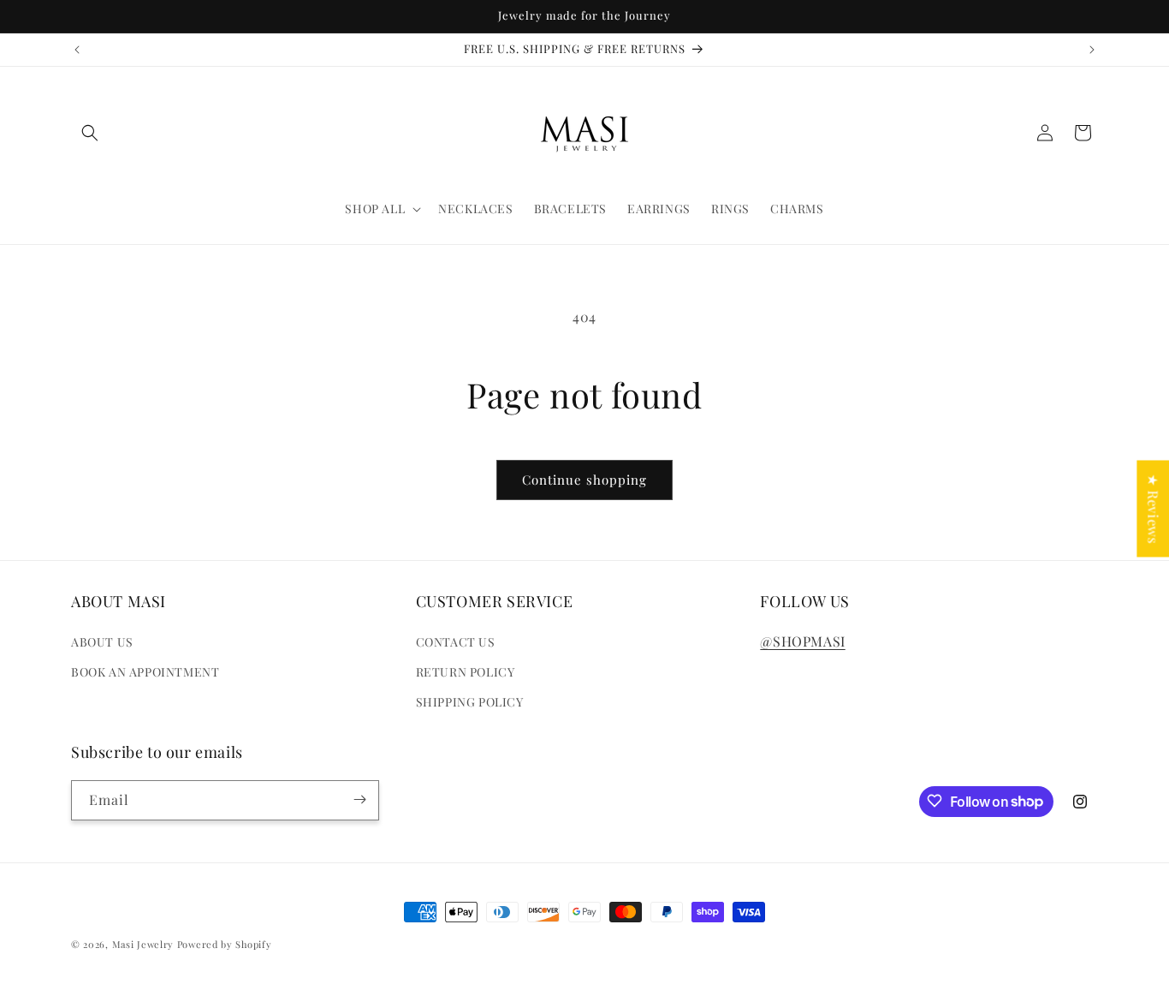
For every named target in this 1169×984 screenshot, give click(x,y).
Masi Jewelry (143, 944)
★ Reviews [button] (1153, 508)
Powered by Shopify (224, 944)
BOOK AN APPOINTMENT (145, 672)
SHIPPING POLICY (470, 702)
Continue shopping (584, 479)
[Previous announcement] (77, 49)
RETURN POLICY (465, 672)
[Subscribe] (359, 799)
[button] (90, 133)
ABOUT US (102, 641)
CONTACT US (455, 641)
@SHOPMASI (802, 640)
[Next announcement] (1092, 49)
